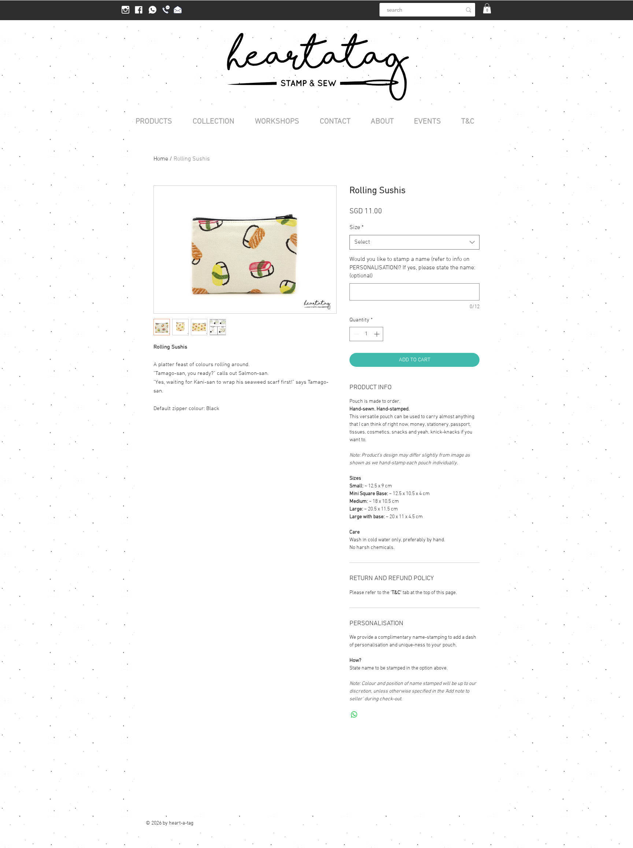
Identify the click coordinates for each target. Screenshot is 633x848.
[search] (468, 9)
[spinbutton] (366, 334)
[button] (487, 8)
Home (160, 159)
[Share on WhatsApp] (354, 714)
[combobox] (414, 242)
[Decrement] (355, 334)
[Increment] (377, 334)
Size (356, 227)
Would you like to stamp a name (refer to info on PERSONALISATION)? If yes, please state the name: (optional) (412, 268)
